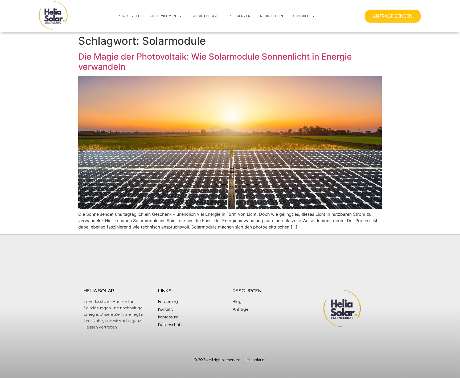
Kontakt (301, 16)
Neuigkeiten (271, 16)
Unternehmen (163, 16)
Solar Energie (205, 16)
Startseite (129, 16)
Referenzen (239, 16)
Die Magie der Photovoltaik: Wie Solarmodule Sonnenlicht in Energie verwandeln (215, 61)
